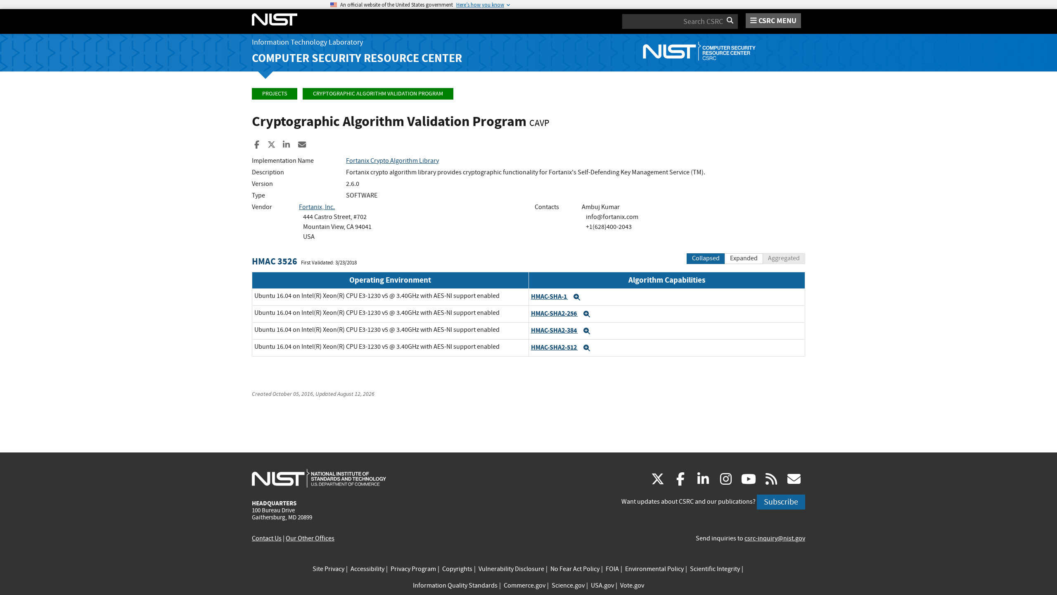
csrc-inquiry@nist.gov (774, 538)
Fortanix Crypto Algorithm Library (392, 161)
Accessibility (367, 569)
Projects (274, 94)
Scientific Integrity (715, 569)
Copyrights (457, 569)
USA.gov (602, 585)
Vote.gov (632, 585)
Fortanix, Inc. (317, 207)
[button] (576, 297)
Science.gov (568, 585)
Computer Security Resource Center (357, 58)
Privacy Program (413, 569)
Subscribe (781, 502)
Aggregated (784, 258)
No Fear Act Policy (575, 569)
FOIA (612, 569)
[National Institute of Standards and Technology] (319, 478)
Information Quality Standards (455, 585)
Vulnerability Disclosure (511, 569)
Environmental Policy (654, 569)
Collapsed (706, 258)
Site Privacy (328, 569)
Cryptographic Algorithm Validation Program (378, 94)
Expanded (744, 258)
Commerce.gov (524, 585)
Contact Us (267, 538)
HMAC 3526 (274, 261)
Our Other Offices (310, 538)
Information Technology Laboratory (307, 42)
